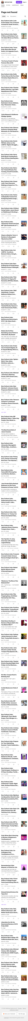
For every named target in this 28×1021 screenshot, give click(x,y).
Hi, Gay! (3, 928)
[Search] (25, 16)
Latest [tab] (3, 16)
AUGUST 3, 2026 (5, 378)
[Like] (2, 30)
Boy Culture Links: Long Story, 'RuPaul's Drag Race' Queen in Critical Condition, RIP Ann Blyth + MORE (10, 978)
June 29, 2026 (5, 941)
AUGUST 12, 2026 (6, 256)
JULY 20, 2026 (5, 613)
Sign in (24, 2)
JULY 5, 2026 (4, 828)
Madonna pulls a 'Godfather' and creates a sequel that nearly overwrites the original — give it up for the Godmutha (10, 842)
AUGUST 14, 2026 (6, 227)
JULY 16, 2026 (5, 667)
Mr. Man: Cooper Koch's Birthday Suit (8, 675)
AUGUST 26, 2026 (6, 53)
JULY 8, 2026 (4, 787)
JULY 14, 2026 (5, 707)
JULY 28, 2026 (5, 476)
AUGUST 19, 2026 (6, 160)
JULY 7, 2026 (4, 801)
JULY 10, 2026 (5, 760)
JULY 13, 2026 (5, 720)
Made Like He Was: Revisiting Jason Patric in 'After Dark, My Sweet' (9, 332)
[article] (14, 25)
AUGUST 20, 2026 (6, 147)
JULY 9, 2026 (4, 774)
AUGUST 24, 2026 (6, 93)
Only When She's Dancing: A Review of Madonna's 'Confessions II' (9, 837)
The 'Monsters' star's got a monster (8, 679)
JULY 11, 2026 (5, 747)
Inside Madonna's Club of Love (9, 689)
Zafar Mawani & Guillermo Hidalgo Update (9, 115)
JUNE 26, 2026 (5, 982)
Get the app (22, 1014)
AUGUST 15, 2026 (6, 214)
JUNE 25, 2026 (5, 995)
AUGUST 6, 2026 (5, 323)
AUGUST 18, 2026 (6, 173)
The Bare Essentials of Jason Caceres (8, 431)
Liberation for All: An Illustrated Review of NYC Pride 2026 (9, 924)
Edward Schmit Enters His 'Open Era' (9, 893)
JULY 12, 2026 (5, 733)
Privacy (20, 1008)
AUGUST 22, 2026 (6, 107)
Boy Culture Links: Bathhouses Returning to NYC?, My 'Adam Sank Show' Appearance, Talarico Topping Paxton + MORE (9, 319)
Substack (6, 1017)
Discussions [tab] (13, 16)
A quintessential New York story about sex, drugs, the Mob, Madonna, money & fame (9, 545)
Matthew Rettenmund (12, 28)
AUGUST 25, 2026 (6, 80)
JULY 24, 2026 (5, 560)
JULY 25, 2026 (5, 518)
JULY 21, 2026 (5, 600)
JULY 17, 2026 (5, 653)
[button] (2, 5)
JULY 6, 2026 (4, 814)
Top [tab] (8, 16)
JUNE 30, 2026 (5, 914)
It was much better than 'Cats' (9, 627)
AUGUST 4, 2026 (5, 365)
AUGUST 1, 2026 (5, 405)
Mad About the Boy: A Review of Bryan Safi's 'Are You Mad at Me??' (9, 622)
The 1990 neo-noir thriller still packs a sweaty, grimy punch (9, 337)
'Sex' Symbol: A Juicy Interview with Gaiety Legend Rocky (8, 540)
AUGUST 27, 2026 (6, 40)
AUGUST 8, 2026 (5, 296)
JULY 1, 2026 (4, 884)
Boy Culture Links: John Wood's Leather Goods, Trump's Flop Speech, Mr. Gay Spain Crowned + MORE (9, 650)
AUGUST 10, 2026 (6, 283)
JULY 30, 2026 (5, 449)
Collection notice (14, 1010)
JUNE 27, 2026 (5, 955)
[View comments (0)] (8, 30)
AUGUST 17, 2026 (6, 187)
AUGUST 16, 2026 (6, 200)
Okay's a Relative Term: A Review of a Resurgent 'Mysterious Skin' (9, 237)
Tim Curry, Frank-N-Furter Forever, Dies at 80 (9, 62)
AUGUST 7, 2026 (5, 309)
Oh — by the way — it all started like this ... (10, 585)
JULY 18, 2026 (5, 640)
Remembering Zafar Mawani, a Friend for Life (9, 866)
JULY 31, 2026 (5, 422)
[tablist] (9, 16)
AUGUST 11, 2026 (6, 269)
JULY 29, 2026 (5, 462)
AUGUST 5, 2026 (5, 351)
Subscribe (19, 2)
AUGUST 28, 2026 (6, 26)
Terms (24, 1008)
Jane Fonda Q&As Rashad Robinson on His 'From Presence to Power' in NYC (9, 485)
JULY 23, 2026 (5, 573)
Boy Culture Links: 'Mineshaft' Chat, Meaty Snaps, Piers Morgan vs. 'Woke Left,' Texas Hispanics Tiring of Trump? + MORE (10, 716)
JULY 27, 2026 (5, 504)
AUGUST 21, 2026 (6, 133)
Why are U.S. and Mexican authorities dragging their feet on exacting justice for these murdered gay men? (10, 119)
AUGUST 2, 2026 (5, 392)
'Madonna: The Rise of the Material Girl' (9, 582)
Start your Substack (10, 1014)
